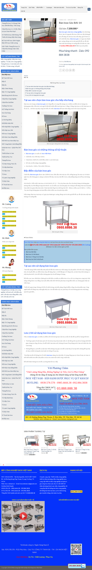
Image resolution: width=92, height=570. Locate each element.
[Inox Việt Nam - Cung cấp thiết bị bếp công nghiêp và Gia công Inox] (9, 7)
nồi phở (17, 66)
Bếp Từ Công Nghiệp (8, 92)
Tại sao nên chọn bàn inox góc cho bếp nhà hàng (39, 86)
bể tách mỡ (9, 292)
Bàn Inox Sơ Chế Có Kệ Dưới (34, 259)
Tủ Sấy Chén (6, 181)
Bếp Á (4, 81)
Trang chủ (62, 20)
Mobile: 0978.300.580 (9, 275)
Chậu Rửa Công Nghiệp (9, 99)
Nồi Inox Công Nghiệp (9, 133)
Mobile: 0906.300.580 (9, 246)
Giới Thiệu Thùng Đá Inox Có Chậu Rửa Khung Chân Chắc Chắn (11, 48)
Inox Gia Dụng (6, 113)
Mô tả (26, 77)
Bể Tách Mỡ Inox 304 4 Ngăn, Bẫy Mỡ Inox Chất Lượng (11, 42)
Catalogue (49, 7)
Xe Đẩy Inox (5, 188)
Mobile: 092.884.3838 (9, 212)
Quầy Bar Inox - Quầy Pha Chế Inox (11, 149)
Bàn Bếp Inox (6, 74)
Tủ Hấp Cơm (6, 171)
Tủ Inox (4, 174)
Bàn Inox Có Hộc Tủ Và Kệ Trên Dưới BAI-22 (48, 450)
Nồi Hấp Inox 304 (7, 130)
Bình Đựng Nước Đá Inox (10, 95)
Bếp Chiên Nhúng (7, 88)
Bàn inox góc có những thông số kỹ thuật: (38, 88)
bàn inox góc (85, 64)
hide (63, 83)
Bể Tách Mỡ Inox (7, 78)
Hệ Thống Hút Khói (8, 109)
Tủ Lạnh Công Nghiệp (8, 177)
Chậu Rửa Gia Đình (7, 102)
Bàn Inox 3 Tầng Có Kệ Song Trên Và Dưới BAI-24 (66, 450)
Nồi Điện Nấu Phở (7, 123)
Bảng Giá (80, 7)
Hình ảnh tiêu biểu (59, 7)
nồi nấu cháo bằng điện (11, 294)
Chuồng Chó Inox (7, 106)
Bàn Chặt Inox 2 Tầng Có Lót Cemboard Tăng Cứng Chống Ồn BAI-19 (31, 451)
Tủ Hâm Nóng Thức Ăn (9, 164)
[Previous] (24, 447)
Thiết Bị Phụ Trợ (7, 157)
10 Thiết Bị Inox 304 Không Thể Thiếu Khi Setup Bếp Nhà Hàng (11, 36)
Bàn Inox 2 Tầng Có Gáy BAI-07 (82, 450)
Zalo (3, 214)
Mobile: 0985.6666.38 (9, 221)
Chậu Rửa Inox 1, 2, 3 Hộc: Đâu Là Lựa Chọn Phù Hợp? (11, 30)
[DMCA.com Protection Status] (76, 491)
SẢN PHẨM (39, 7)
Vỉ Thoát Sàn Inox (7, 184)
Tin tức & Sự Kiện (71, 7)
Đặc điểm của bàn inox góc (33, 91)
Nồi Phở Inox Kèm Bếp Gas (10, 140)
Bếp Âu (4, 85)
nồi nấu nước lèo (9, 297)
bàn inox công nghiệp (69, 64)
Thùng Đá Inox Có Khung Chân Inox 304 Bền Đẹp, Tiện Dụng (11, 24)
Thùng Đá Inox (6, 160)
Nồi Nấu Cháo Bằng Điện (9, 137)
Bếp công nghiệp (6, 59)
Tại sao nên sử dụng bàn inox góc (35, 93)
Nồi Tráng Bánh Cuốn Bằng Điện (12, 144)
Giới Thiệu (32, 7)
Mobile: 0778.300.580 (9, 250)
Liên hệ (23, 11)
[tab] (26, 77)
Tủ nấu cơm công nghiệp (13, 61)
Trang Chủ (24, 7)
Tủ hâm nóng (10, 66)
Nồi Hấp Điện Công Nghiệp (10, 126)
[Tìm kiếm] (89, 9)
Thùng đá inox (5, 64)
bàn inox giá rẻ (78, 64)
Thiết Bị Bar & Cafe (8, 153)
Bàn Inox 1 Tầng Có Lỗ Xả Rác (35, 257)
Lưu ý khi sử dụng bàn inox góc (34, 95)
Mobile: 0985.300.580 (9, 255)
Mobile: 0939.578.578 (9, 216)
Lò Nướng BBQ (7, 120)
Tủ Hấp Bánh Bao (7, 167)
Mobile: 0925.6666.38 (9, 225)
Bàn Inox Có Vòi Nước (32, 254)
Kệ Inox (4, 116)
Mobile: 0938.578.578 (9, 280)
